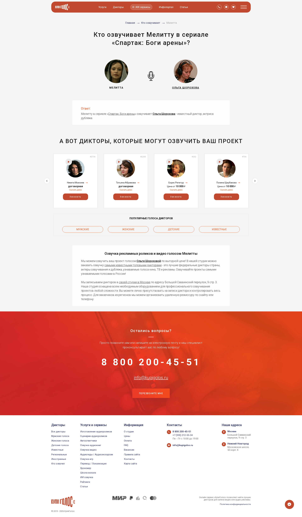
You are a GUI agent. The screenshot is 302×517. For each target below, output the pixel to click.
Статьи (184, 7)
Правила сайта (132, 454)
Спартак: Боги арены (121, 113)
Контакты (129, 459)
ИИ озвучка (86, 477)
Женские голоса (60, 440)
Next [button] (255, 181)
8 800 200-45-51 (151, 362)
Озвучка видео (88, 449)
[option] (75, 181)
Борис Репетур (176, 182)
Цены (127, 436)
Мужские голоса (60, 436)
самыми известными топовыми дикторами (133, 265)
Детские (173, 229)
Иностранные (58, 459)
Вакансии (129, 449)
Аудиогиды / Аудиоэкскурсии (96, 454)
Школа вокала (88, 472)
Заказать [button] (75, 197)
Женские (128, 229)
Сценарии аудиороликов (93, 436)
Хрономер (85, 468)
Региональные (59, 454)
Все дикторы (58, 431)
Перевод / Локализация (93, 463)
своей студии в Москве (134, 282)
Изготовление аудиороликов (96, 431)
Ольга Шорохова (164, 113)
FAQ (126, 445)
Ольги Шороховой (149, 261)
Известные (219, 229)
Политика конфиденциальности (235, 504)
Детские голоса (60, 445)
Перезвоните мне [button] (151, 393)
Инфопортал (166, 7)
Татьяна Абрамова (126, 182)
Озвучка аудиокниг (90, 445)
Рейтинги (85, 482)
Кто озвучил (58, 463)
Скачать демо (75, 190)
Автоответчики (88, 440)
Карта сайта (130, 463)
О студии (129, 431)
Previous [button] (47, 181)
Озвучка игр (86, 459)
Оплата (128, 440)
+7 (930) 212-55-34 (183, 435)
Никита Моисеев (75, 182)
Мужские (82, 229)
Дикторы (118, 7)
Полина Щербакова (226, 182)
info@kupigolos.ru (151, 378)
